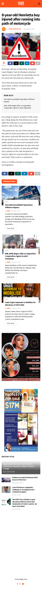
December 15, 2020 (9, 472)
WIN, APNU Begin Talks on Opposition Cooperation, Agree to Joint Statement (20, 256)
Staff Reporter (15, 29)
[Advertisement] (21, 537)
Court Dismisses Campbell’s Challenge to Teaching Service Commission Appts (23, 490)
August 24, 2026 (16, 211)
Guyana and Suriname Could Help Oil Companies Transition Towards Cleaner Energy (18, 466)
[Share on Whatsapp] (21, 63)
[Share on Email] (32, 63)
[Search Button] (39, 3)
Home (3, 11)
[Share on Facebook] (10, 63)
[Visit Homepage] (21, 3)
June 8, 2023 (16, 509)
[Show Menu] (3, 3)
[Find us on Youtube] (23, 584)
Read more (11, 228)
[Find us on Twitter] (20, 584)
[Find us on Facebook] (17, 584)
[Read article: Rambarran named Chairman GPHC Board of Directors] (6, 480)
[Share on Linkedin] (27, 63)
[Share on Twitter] (16, 63)
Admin (8, 211)
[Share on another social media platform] (38, 63)
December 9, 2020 (18, 483)
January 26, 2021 (29, 29)
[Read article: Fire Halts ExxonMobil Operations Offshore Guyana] (21, 195)
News (8, 11)
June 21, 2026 (16, 495)
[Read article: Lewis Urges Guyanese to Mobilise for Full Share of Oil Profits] (21, 293)
